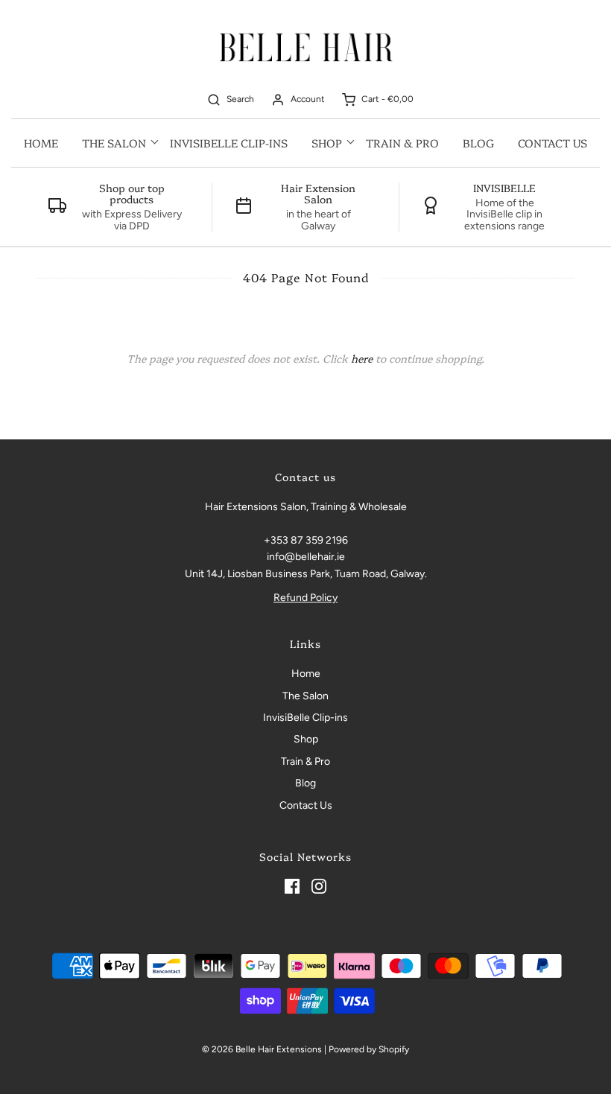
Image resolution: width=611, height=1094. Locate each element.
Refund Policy (305, 597)
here (362, 358)
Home (41, 142)
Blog (478, 142)
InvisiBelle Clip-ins (229, 142)
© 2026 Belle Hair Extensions (262, 1049)
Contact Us (552, 142)
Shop (306, 739)
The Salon (305, 696)
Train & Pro (402, 142)
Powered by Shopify (369, 1049)
